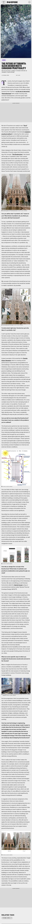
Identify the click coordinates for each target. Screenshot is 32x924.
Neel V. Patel (6, 75)
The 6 (25, 125)
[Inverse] (12, 2)
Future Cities (6, 918)
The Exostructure (17, 154)
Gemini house (18, 585)
